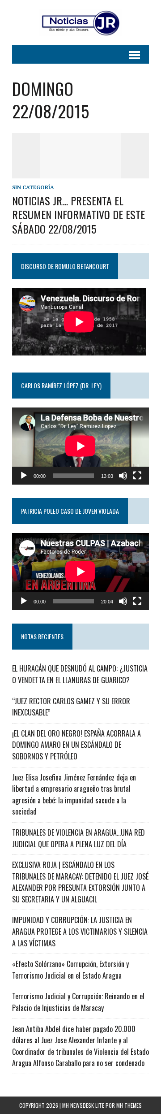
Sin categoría (33, 187)
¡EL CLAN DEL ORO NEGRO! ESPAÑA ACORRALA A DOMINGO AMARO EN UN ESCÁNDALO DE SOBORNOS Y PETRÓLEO (76, 745)
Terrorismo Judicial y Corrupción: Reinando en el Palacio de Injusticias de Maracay (78, 1002)
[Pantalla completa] (137, 475)
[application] (80, 446)
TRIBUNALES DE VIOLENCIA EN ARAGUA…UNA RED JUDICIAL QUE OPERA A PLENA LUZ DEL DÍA (78, 838)
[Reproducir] (23, 475)
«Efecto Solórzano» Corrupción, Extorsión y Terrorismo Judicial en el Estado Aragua (70, 969)
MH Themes (129, 1105)
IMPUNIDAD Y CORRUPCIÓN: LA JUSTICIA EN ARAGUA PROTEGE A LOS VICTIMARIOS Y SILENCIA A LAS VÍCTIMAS (80, 931)
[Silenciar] (123, 475)
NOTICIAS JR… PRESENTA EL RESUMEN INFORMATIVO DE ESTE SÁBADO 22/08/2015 (78, 214)
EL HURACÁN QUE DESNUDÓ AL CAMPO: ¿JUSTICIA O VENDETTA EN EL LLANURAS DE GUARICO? (80, 674)
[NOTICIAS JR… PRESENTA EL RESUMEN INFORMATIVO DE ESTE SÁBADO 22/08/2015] (80, 172)
